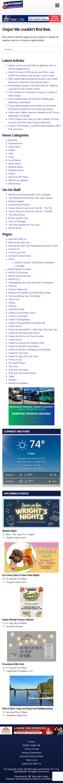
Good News (14, 146)
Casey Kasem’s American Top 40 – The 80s (30, 211)
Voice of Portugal (16, 221)
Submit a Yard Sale (18, 316)
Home (11, 259)
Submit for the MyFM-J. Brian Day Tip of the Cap (32, 329)
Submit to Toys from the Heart (23, 356)
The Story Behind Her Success (23, 224)
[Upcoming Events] (31, 513)
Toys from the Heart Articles (22, 373)
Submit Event (15, 326)
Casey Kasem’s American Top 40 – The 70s (30, 208)
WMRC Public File (32, 745)
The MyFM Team (17, 363)
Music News (14, 163)
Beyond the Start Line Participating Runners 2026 (32, 245)
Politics (12, 173)
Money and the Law (18, 218)
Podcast (12, 286)
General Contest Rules (19, 256)
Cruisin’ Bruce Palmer (19, 204)
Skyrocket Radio (39, 776)
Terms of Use (15, 359)
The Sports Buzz (16, 214)
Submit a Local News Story (22, 312)
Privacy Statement (17, 289)
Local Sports (14, 160)
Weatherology (49, 778)
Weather (12, 379)
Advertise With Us (17, 239)
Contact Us (14, 249)
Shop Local (14, 299)
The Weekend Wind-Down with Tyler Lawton (30, 198)
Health (11, 150)
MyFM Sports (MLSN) (19, 276)
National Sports (16, 170)
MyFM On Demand (18, 272)
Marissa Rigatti (15, 201)
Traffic (11, 376)
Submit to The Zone (18, 353)
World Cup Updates (18, 180)
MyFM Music (15, 228)
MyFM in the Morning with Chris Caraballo (29, 194)
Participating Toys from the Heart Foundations (31, 282)
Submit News (15, 339)
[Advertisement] (31, 18)
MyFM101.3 (14, 279)
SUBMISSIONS (16, 309)
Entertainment (15, 143)
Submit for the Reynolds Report (24, 333)
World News (14, 183)
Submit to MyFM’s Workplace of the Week (29, 349)
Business (13, 140)
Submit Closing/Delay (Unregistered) (26, 323)
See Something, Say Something (24, 296)
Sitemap (12, 306)
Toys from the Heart (18, 177)
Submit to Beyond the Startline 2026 (26, 343)
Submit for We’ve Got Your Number (26, 336)
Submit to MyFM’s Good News (23, 346)
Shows (11, 302)
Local (11, 157)
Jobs (10, 153)
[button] (57, 5)
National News (15, 167)
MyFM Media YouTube (19, 269)
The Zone (13, 366)
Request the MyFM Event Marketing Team (29, 292)
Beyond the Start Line (19, 242)
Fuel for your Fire (16, 252)
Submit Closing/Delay (19, 319)
